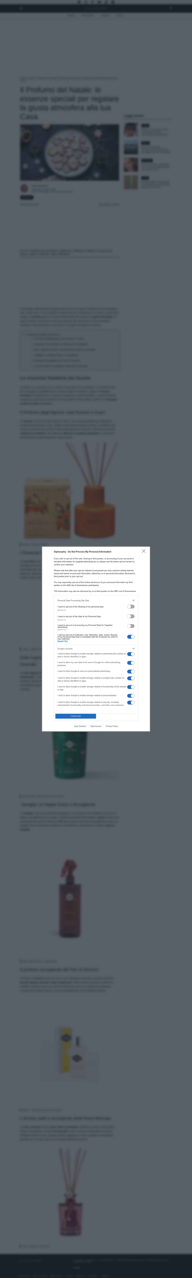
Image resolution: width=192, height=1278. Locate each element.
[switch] (131, 606)
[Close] (144, 552)
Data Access (96, 726)
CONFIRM (76, 716)
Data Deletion (80, 726)
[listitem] (96, 600)
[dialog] (96, 639)
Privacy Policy (112, 726)
